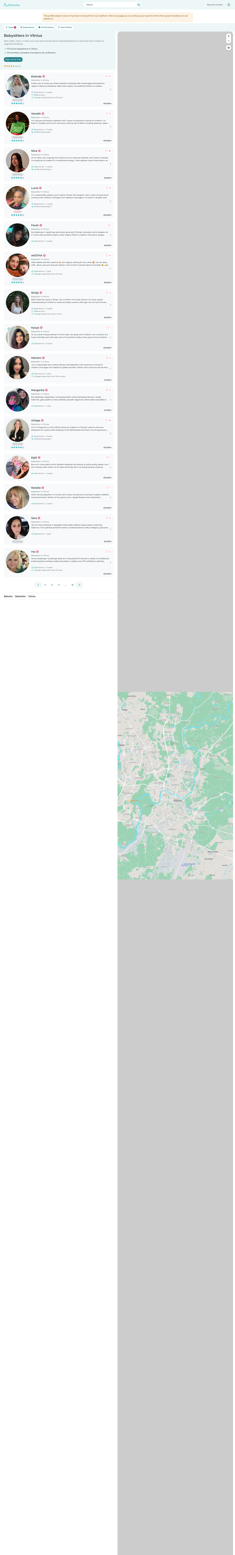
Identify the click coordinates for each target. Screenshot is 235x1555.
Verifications (47, 27)
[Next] (79, 585)
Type (11, 27)
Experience (28, 27)
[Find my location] (228, 47)
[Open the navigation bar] (228, 4)
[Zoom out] (228, 40)
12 (72, 585)
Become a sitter (215, 5)
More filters (66, 27)
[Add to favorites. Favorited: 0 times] (109, 225)
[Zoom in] (228, 35)
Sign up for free (13, 59)
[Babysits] (12, 5)
